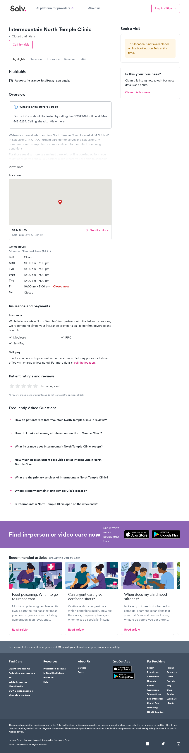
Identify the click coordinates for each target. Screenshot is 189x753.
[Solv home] (18, 8)
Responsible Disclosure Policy (56, 740)
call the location (84, 362)
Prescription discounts (54, 668)
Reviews (69, 59)
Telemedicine (154, 694)
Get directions (99, 230)
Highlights (18, 59)
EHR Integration (155, 698)
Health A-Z (49, 677)
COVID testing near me (21, 691)
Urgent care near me (19, 668)
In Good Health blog (53, 673)
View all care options (19, 695)
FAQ (83, 59)
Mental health (16, 686)
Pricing (170, 667)
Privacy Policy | (16, 740)
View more (57, 121)
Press (81, 672)
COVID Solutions (155, 712)
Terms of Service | (32, 740)
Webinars (172, 698)
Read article (20, 629)
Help (45, 682)
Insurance (53, 59)
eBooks (170, 703)
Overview (36, 59)
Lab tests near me (18, 682)
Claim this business (137, 92)
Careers (82, 667)
